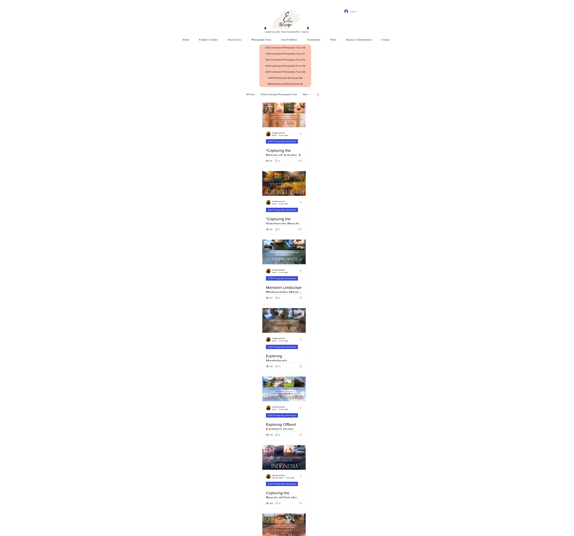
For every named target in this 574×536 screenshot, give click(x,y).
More (305, 94)
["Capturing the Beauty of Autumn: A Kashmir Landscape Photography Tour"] (284, 115)
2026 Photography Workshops (282, 141)
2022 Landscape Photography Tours (279, 94)
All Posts (250, 94)
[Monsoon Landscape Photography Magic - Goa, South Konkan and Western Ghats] (284, 252)
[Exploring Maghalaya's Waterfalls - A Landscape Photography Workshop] (284, 320)
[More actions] (301, 134)
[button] (317, 94)
